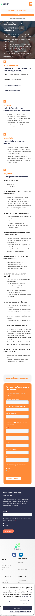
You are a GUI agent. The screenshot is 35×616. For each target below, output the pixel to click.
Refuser (10, 602)
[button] (30, 4)
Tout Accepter (17, 608)
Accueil (6, 23)
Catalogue (13, 23)
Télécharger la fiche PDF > (17, 10)
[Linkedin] (21, 555)
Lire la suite (26, 596)
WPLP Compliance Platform (20, 612)
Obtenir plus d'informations (17, 18)
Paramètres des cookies (25, 602)
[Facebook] (14, 555)
